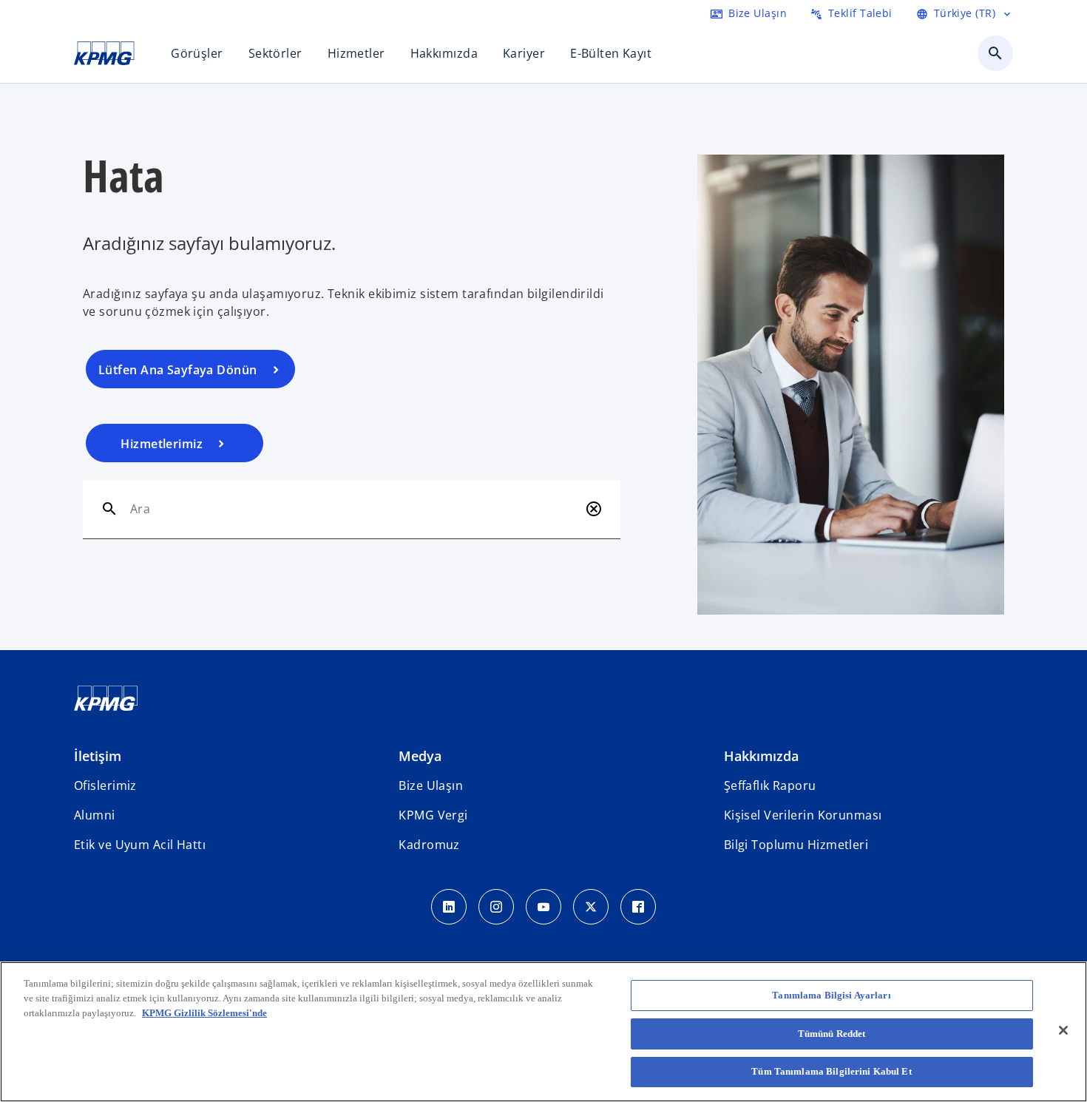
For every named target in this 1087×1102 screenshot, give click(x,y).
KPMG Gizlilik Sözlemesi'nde (204, 1012)
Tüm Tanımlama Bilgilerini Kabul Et (831, 1071)
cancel (594, 509)
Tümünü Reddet (832, 1033)
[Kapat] (1063, 1030)
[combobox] (354, 509)
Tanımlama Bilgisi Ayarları (831, 995)
